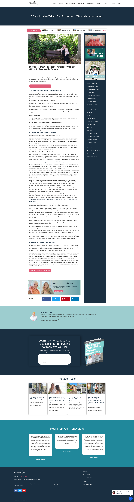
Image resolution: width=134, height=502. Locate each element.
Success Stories (90, 3)
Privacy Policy (86, 474)
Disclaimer (85, 471)
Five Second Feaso (70, 3)
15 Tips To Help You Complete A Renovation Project (76, 398)
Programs (80, 3)
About (60, 3)
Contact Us (85, 481)
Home (54, 3)
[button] (46, 299)
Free (106, 3)
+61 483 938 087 (22, 476)
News (98, 3)
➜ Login (119, 3)
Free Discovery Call (87, 484)
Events (113, 3)
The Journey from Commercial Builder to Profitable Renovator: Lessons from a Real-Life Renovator (96, 400)
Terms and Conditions (88, 477)
